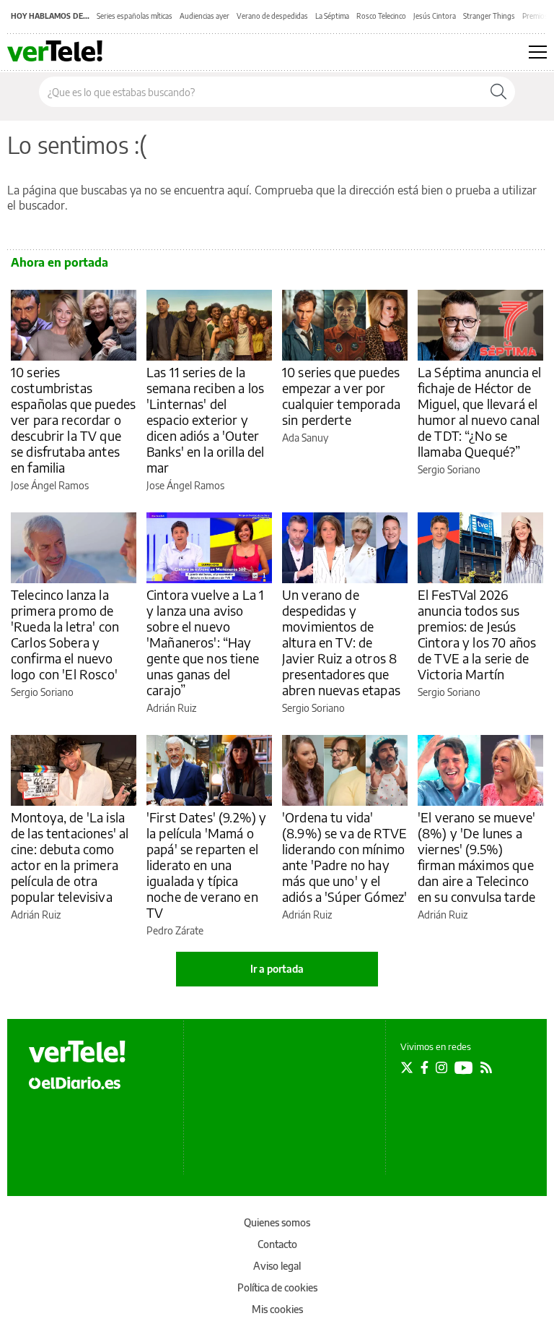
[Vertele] (77, 1051)
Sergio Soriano (449, 469)
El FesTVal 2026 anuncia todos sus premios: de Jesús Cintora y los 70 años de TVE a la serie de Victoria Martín (477, 634)
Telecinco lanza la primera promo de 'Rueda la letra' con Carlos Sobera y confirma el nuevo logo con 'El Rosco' (65, 634)
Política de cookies (277, 1287)
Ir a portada (277, 969)
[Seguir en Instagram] (441, 1067)
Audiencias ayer (204, 16)
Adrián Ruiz (171, 708)
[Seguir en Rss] (486, 1067)
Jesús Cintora (434, 16)
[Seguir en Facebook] (424, 1067)
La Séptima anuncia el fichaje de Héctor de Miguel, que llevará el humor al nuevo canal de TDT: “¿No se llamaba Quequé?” (479, 412)
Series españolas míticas (134, 16)
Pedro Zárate (174, 930)
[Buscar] (498, 92)
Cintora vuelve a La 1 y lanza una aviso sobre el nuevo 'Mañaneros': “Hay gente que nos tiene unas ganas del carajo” (205, 642)
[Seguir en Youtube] (463, 1067)
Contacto (277, 1244)
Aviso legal (277, 1266)
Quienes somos (277, 1222)
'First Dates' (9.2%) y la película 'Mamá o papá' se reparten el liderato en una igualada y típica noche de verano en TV (206, 865)
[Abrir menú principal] (538, 52)
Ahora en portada (59, 262)
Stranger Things (489, 16)
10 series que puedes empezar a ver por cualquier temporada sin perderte (341, 396)
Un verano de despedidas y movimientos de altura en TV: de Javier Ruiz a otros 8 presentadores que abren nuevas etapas (341, 642)
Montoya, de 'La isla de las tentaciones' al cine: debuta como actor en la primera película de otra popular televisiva (69, 857)
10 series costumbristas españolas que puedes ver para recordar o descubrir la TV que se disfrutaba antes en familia (73, 420)
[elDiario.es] (74, 1082)
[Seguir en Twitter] (406, 1067)
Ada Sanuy (305, 437)
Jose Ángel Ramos (50, 485)
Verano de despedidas (272, 16)
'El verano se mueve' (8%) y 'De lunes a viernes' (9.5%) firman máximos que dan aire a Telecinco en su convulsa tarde (476, 857)
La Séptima (332, 16)
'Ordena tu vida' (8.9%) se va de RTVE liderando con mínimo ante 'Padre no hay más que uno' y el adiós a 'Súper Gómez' (344, 857)
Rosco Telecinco (381, 16)
